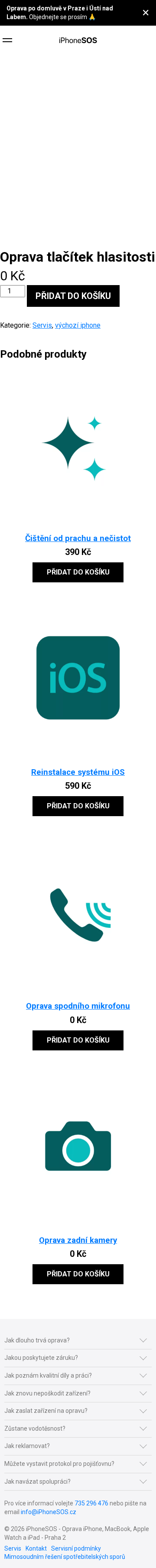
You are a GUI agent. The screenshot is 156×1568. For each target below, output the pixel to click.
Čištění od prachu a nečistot (78, 538)
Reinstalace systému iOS (78, 772)
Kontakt (36, 1548)
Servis (42, 325)
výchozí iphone (78, 325)
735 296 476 (91, 1503)
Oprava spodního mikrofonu (78, 1006)
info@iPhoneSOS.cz (48, 1511)
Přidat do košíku (73, 296)
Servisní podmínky (76, 1548)
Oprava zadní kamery (78, 1240)
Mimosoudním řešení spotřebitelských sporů (64, 1556)
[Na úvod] (78, 41)
